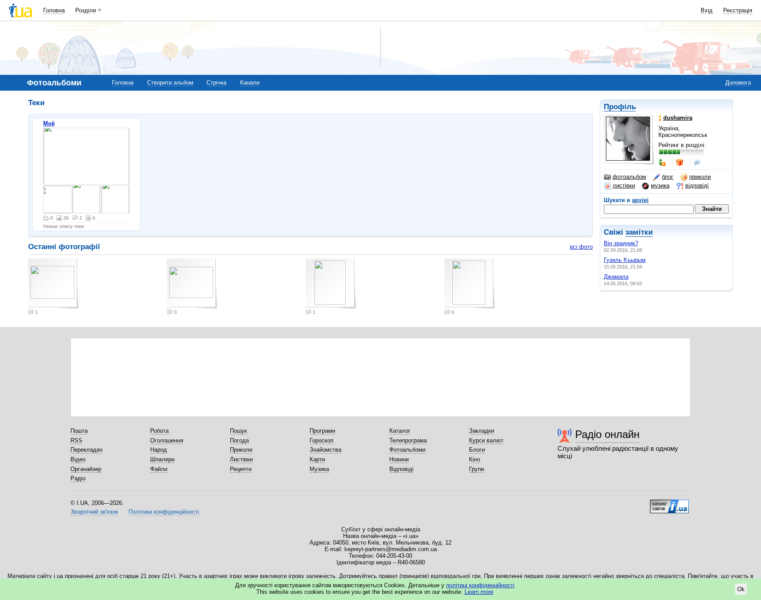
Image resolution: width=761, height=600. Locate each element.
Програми (322, 430)
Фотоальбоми (407, 449)
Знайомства (325, 449)
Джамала (616, 276)
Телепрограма (408, 440)
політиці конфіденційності (480, 585)
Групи (476, 469)
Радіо (77, 478)
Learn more (479, 592)
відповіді (697, 185)
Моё (49, 123)
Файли (158, 469)
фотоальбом (629, 176)
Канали (249, 82)
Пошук (238, 430)
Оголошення (166, 440)
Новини (399, 459)
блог (667, 176)
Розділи (85, 10)
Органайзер (85, 469)
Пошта (79, 430)
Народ (158, 449)
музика (660, 185)
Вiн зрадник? (621, 243)
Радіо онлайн (607, 434)
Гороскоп (321, 440)
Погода (239, 440)
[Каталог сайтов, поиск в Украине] (669, 503)
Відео (77, 459)
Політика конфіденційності (164, 511)
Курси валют (486, 440)
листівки (624, 185)
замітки (639, 232)
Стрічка (216, 82)
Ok (741, 589)
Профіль (620, 107)
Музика (319, 469)
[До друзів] (662, 162)
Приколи (241, 449)
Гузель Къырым (625, 260)
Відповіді (401, 469)
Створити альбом (170, 82)
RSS (76, 440)
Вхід (707, 10)
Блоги (477, 449)
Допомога (738, 82)
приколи (700, 176)
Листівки (241, 459)
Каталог (399, 430)
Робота (159, 430)
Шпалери (162, 459)
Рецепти (240, 469)
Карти (317, 459)
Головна (54, 10)
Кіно (474, 459)
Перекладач (86, 449)
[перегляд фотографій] (86, 156)
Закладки (481, 430)
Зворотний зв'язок (94, 511)
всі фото (581, 246)
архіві (640, 200)
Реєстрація (737, 10)
